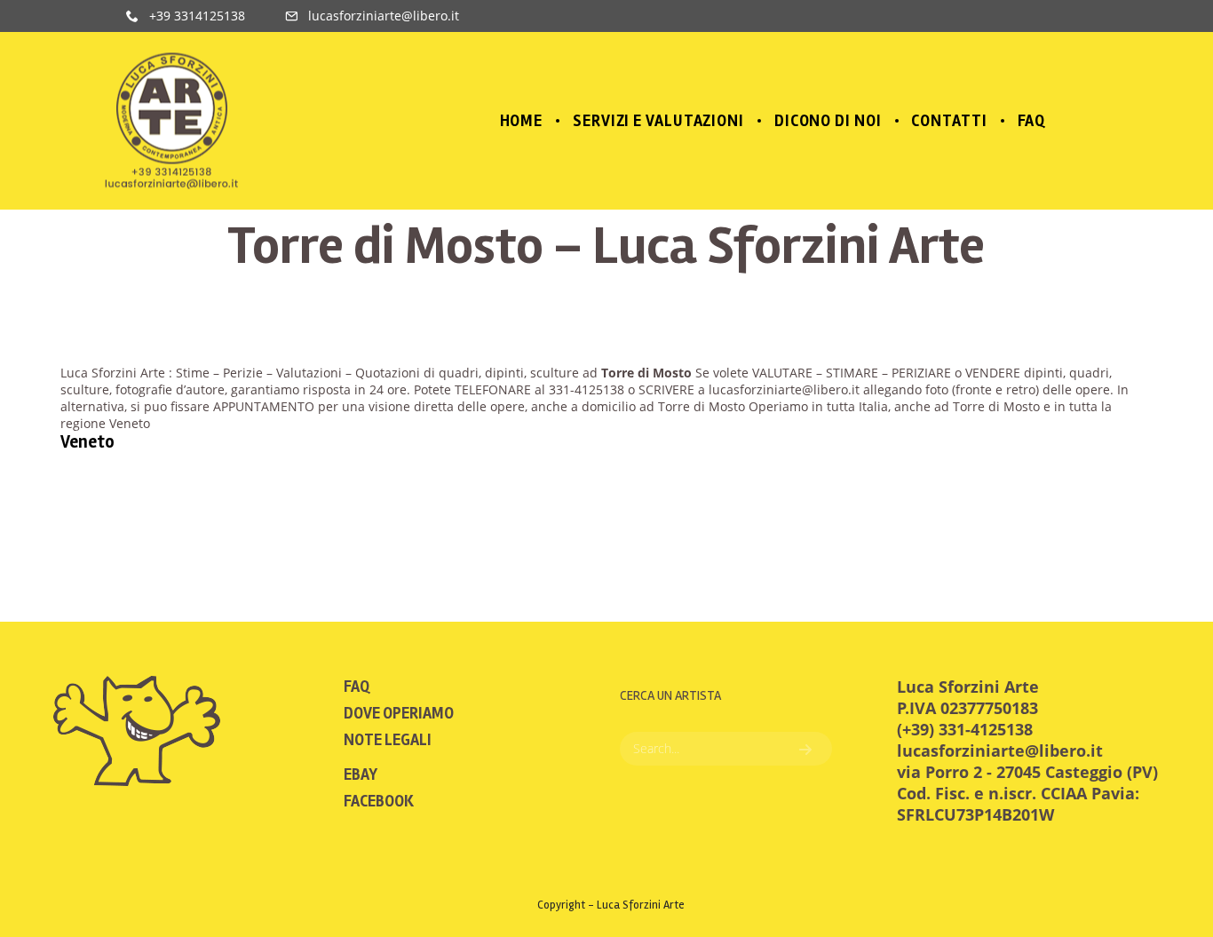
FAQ (356, 686)
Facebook (379, 801)
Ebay (360, 774)
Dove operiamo (399, 713)
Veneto (87, 442)
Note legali (388, 740)
